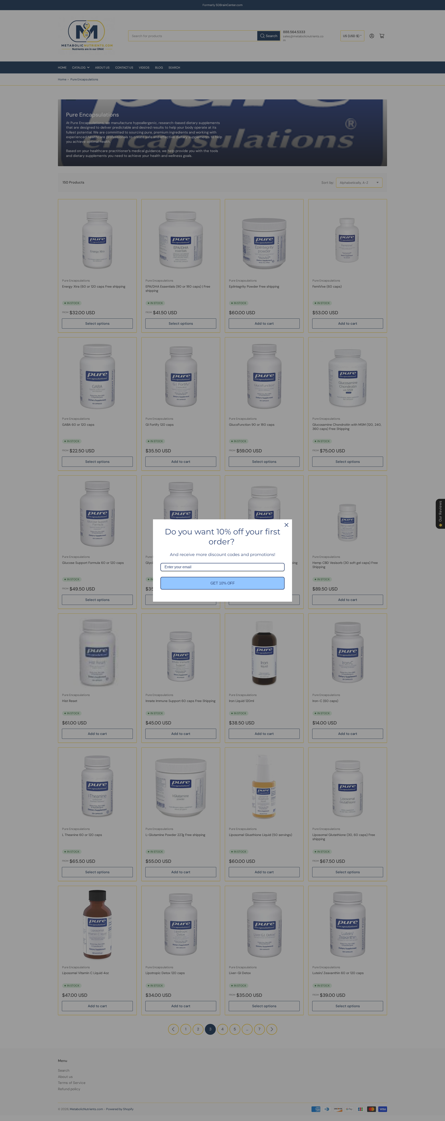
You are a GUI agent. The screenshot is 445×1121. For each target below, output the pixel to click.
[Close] (286, 524)
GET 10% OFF (222, 583)
